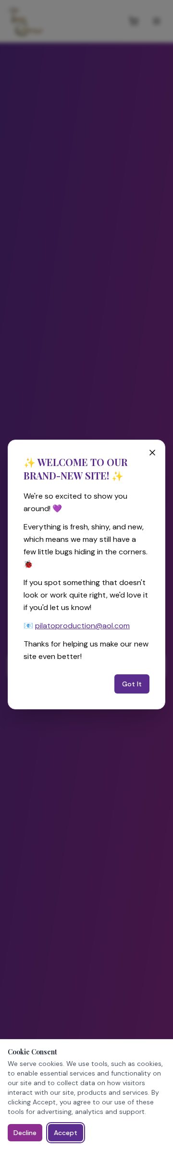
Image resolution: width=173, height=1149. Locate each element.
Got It (132, 684)
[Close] (152, 452)
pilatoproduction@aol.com (82, 626)
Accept (65, 1132)
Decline (25, 1132)
